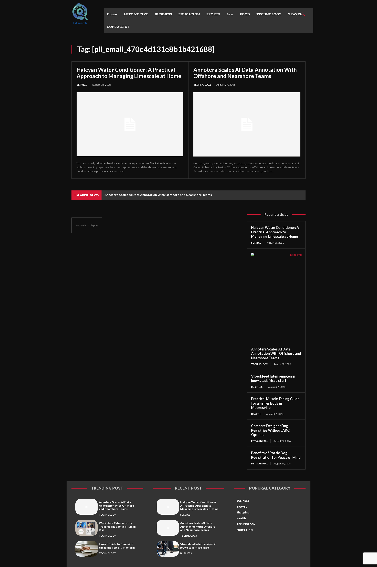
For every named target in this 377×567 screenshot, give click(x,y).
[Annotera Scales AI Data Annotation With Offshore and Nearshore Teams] (246, 124)
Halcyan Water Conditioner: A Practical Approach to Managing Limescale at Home (129, 72)
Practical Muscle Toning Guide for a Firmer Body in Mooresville (275, 403)
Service (82, 84)
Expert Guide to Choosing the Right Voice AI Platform (117, 545)
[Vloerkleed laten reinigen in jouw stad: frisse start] (168, 548)
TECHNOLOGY (202, 84)
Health (256, 413)
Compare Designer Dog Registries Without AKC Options (270, 430)
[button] (303, 14)
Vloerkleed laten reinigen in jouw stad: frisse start (273, 378)
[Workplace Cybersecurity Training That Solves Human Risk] (86, 527)
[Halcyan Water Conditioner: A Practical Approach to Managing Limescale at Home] (130, 124)
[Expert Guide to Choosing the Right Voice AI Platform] (86, 548)
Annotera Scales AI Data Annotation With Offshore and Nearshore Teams (245, 72)
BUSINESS (257, 386)
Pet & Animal (259, 441)
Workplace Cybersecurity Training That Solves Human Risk (117, 526)
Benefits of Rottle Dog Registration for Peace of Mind (276, 455)
